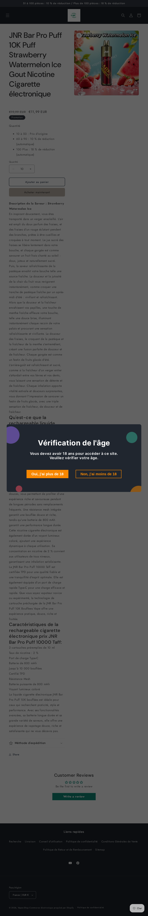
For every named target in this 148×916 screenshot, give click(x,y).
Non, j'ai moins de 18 (98, 474)
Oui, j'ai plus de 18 (47, 474)
